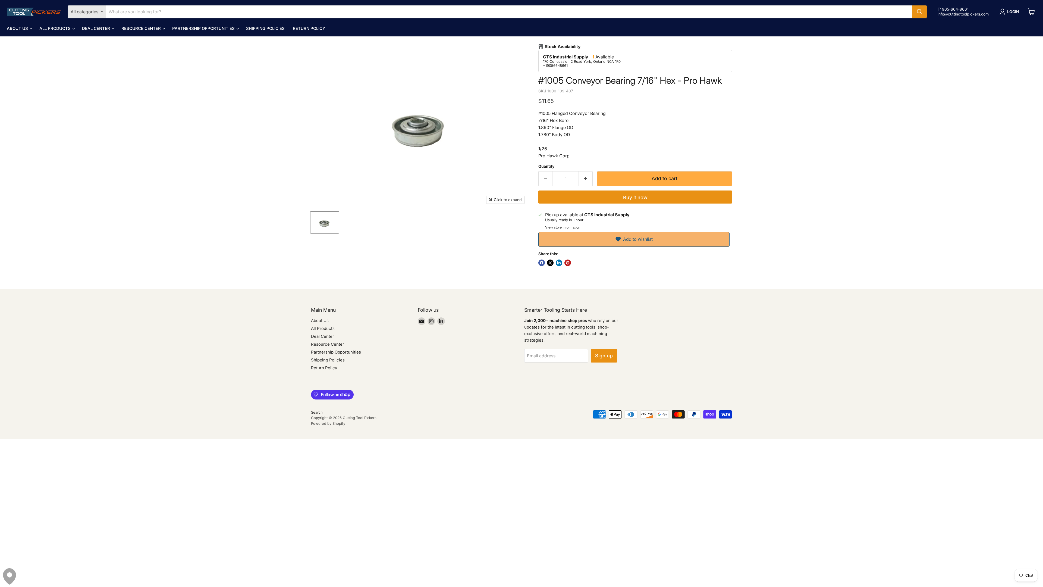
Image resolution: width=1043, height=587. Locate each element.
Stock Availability (563, 46)
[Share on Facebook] (541, 263)
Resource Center (141, 28)
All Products (55, 28)
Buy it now (635, 197)
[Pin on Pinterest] (567, 263)
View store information (562, 227)
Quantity (546, 166)
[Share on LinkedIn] (559, 263)
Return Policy (309, 28)
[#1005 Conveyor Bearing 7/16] (324, 222)
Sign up (604, 355)
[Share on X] (550, 263)
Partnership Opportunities (204, 28)
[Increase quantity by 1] (586, 178)
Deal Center (96, 28)
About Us (18, 28)
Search (317, 412)
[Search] (919, 11)
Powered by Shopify (328, 423)
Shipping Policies (265, 28)
